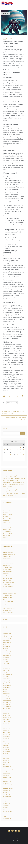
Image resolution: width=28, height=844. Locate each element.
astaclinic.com (6, 605)
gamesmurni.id (6, 725)
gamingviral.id (6, 773)
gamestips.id (6, 657)
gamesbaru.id (6, 794)
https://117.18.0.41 (7, 522)
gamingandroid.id (7, 674)
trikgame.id (5, 635)
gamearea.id (6, 758)
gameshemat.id (6, 740)
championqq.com (7, 531)
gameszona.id (6, 734)
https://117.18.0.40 (7, 533)
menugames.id (6, 738)
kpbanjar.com (6, 592)
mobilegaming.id (7, 682)
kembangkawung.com (8, 582)
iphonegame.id (6, 678)
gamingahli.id (6, 710)
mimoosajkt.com (7, 580)
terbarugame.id (7, 693)
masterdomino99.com (8, 527)
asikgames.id (6, 745)
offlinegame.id (6, 683)
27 (14, 457)
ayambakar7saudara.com (9, 554)
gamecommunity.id (13, 834)
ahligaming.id (6, 736)
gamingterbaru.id (7, 676)
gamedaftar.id (6, 807)
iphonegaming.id (7, 680)
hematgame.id (6, 764)
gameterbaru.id (7, 659)
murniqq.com (6, 537)
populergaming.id (7, 785)
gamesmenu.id (6, 723)
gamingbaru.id (6, 772)
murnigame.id (6, 755)
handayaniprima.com (8, 561)
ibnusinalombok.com (8, 606)
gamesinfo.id (6, 648)
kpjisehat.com (6, 588)
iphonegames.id (7, 642)
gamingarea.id (6, 712)
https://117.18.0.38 (7, 526)
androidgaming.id (7, 637)
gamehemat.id (6, 743)
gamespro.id (6, 792)
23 (23, 454)
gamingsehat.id (6, 779)
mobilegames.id (7, 650)
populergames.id (7, 800)
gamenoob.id (6, 798)
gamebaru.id (6, 802)
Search (5, 428)
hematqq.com (6, 535)
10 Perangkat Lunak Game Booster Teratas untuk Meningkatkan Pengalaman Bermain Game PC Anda (13, 489)
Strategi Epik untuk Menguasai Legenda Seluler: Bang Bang (16, 418)
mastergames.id (7, 766)
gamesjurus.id (6, 727)
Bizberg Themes (17, 840)
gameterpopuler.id (7, 811)
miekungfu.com (6, 575)
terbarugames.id (7, 695)
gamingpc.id (6, 672)
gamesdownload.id (7, 796)
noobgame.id (6, 813)
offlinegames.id (6, 646)
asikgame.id (6, 762)
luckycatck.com (6, 565)
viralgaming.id (6, 786)
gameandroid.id (7, 638)
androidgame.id (7, 633)
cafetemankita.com (7, 577)
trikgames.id (6, 663)
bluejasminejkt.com (7, 571)
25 (7, 457)
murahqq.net (6, 520)
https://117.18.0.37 (7, 529)
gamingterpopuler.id (8, 788)
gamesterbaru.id (7, 655)
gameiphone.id (6, 640)
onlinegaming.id (7, 687)
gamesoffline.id (6, 653)
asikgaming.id (6, 721)
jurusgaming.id (6, 715)
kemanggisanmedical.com (9, 593)
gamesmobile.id (7, 652)
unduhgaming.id (7, 777)
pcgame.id (5, 689)
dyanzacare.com (7, 610)
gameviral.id (6, 805)
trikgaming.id (6, 670)
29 (20, 457)
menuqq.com (6, 539)
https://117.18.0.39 (7, 514)
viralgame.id (6, 815)
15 (20, 452)
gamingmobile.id (7, 667)
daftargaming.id (7, 781)
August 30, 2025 (7, 38)
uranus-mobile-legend (12, 402)
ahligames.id (6, 742)
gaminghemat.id (7, 700)
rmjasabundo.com (7, 578)
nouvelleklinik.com (7, 597)
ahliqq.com (5, 512)
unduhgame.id (6, 816)
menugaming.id (7, 717)
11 (7, 452)
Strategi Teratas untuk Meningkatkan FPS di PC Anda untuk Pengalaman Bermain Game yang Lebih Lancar (13, 484)
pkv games (5, 619)
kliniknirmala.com (7, 595)
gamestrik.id (6, 661)
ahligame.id (6, 760)
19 (10, 454)
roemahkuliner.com (7, 558)
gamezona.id (6, 753)
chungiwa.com (6, 584)
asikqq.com (5, 509)
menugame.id (6, 768)
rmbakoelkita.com (7, 567)
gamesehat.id (6, 809)
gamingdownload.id (8, 770)
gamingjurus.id (6, 704)
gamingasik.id (6, 708)
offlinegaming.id (7, 685)
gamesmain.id (6, 728)
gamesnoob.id (6, 790)
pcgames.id (5, 691)
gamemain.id (6, 747)
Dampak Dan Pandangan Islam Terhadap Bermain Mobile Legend (13, 412)
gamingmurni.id (7, 702)
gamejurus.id (6, 749)
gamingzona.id (6, 713)
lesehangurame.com (8, 552)
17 (4, 454)
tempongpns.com (7, 556)
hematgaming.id (7, 732)
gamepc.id (5, 644)
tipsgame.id (6, 697)
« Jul (4, 463)
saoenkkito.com (6, 560)
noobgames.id (6, 803)
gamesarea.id (6, 757)
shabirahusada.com (8, 601)
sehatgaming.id (6, 783)
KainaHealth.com (7, 599)
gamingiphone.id (7, 665)
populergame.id (7, 818)
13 (14, 452)
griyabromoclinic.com (8, 612)
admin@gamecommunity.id (12, 396)
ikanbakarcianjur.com (8, 586)
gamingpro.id (6, 775)
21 (17, 454)
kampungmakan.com (8, 563)
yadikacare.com (6, 603)
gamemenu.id (6, 751)
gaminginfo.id (6, 698)
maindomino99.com (8, 524)
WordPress (21, 838)
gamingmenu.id (7, 706)
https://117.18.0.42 (7, 518)
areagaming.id (6, 719)
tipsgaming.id (6, 668)
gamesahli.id (6, 730)
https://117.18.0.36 (7, 511)
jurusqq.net (6, 516)
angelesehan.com (7, 569)
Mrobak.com (6, 573)
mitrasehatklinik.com (8, 590)
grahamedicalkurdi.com (9, 608)
